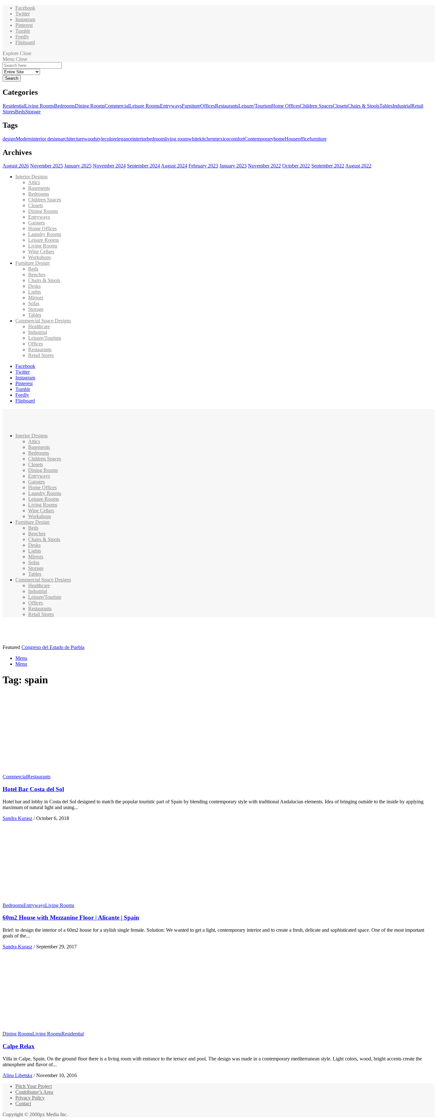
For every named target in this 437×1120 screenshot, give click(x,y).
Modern (24, 139)
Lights (34, 292)
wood (89, 139)
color (110, 139)
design (9, 139)
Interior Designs (31, 176)
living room (176, 139)
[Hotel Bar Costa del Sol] (63, 771)
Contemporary (259, 139)
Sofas (33, 303)
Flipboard (25, 42)
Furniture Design (32, 263)
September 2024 (143, 165)
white (193, 139)
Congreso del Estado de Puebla (52, 647)
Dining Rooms (90, 106)
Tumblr (22, 31)
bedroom (156, 139)
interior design (46, 139)
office (303, 139)
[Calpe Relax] (63, 1028)
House (291, 139)
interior (139, 139)
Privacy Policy (30, 1097)
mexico (221, 139)
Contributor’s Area (34, 1092)
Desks (34, 286)
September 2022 (327, 165)
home (279, 139)
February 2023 (203, 165)
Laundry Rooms (44, 234)
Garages (36, 222)
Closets (340, 106)
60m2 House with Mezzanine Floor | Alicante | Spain (71, 917)
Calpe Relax (19, 1046)
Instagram (25, 19)
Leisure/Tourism (254, 106)
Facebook (25, 8)
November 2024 (109, 165)
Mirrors (35, 297)
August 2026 (16, 165)
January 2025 (77, 165)
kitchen (206, 139)
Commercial (117, 106)
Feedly (22, 36)
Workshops (39, 257)
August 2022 (358, 165)
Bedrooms (64, 106)
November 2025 (46, 165)
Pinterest (24, 25)
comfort (236, 139)
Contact (23, 1103)
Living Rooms (39, 106)
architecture (72, 139)
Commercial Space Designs (43, 320)
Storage (33, 111)
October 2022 (296, 165)
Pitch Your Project (33, 1086)
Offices (207, 106)
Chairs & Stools (363, 106)
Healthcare (39, 326)
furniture (318, 139)
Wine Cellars (41, 251)
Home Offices (285, 106)
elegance (123, 139)
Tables (386, 106)
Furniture (191, 106)
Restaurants (226, 106)
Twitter (22, 13)
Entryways (171, 106)
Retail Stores (41, 355)
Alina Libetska (17, 1075)
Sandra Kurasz (17, 818)
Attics (34, 182)
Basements (39, 188)
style (100, 139)
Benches (36, 274)
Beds (20, 111)
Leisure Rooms (144, 106)
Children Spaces (316, 106)
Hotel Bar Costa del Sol (33, 789)
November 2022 (264, 165)
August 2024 (174, 165)
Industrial (402, 106)
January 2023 (233, 165)
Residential (14, 106)
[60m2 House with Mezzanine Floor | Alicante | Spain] (63, 899)
